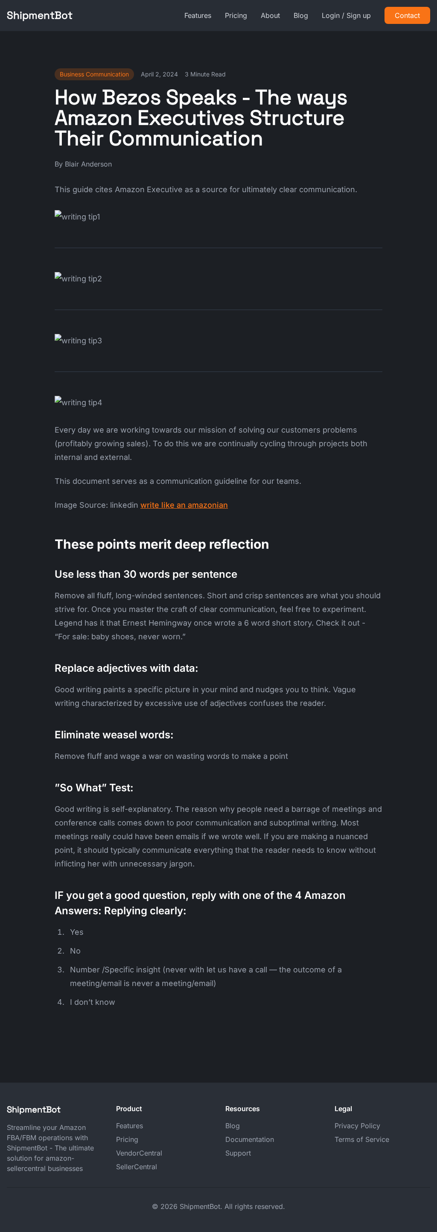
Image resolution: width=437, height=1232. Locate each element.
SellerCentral (136, 1166)
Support (238, 1153)
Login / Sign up (346, 15)
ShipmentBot (40, 15)
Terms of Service (362, 1139)
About (270, 15)
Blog (301, 15)
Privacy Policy (357, 1125)
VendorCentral (139, 1153)
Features (197, 15)
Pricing (236, 15)
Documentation (249, 1139)
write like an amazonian (184, 504)
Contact (407, 15)
